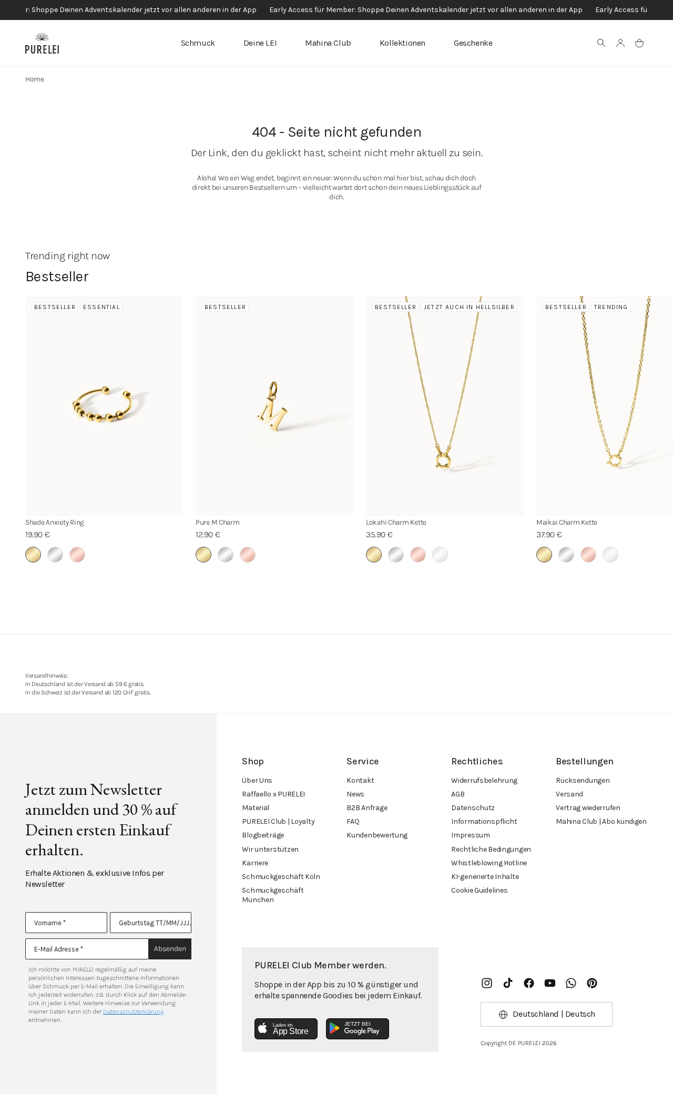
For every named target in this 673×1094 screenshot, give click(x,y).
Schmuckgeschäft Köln (281, 876)
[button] (601, 43)
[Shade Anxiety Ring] (104, 406)
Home (34, 79)
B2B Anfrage (366, 807)
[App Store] (286, 1028)
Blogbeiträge (263, 835)
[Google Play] (357, 1028)
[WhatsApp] (571, 983)
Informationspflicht (484, 821)
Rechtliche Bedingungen (491, 849)
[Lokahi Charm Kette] (445, 406)
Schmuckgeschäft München (272, 895)
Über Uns (257, 780)
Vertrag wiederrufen (588, 807)
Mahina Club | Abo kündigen (601, 821)
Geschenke (473, 43)
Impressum (470, 835)
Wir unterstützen (270, 849)
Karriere (255, 862)
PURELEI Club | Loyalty (278, 821)
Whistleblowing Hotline (489, 862)
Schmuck (198, 43)
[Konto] (620, 43)
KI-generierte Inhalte (484, 876)
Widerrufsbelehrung (484, 780)
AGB (457, 794)
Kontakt (360, 780)
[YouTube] (550, 983)
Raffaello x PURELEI (273, 794)
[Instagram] (487, 983)
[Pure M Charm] (274, 406)
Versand (569, 794)
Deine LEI (260, 43)
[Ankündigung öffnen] (336, 10)
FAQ (352, 821)
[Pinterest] (592, 983)
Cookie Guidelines (479, 890)
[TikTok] (508, 983)
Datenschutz (473, 807)
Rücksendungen (582, 780)
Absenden (170, 948)
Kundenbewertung (376, 835)
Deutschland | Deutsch (554, 1014)
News (355, 794)
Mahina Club (328, 43)
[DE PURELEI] (42, 43)
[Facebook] (529, 983)
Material (255, 807)
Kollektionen (402, 43)
